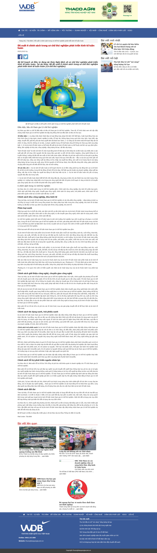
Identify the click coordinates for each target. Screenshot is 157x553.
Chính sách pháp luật (112, 514)
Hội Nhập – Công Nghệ (94, 514)
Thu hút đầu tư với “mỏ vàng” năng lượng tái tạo (96, 522)
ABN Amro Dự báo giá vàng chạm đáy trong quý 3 (46, 481)
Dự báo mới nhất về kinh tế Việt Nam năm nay (95, 539)
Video (124, 514)
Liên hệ (131, 514)
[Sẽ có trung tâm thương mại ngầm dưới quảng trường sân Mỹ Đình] (37, 437)
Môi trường (67, 514)
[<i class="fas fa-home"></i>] (19, 30)
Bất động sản (55, 514)
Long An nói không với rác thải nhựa (74, 451)
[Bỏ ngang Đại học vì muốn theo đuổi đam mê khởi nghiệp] (77, 489)
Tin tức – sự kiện (33, 514)
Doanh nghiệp (79, 514)
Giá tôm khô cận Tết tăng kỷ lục (90, 529)
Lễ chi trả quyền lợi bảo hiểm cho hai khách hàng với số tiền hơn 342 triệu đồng (126, 46)
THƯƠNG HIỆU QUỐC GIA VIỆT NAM (38, 7)
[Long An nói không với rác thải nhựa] (77, 438)
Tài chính (29, 416)
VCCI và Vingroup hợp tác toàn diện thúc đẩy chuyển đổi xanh (100, 542)
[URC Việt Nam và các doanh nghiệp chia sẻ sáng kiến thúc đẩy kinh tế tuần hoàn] (67, 464)
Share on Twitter (25, 56)
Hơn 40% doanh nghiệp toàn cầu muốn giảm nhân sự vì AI (99, 535)
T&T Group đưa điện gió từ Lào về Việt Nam (94, 532)
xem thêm (45, 456)
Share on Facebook (20, 56)
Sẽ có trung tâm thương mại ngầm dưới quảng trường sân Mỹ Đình (36, 451)
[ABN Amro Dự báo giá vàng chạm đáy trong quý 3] (28, 482)
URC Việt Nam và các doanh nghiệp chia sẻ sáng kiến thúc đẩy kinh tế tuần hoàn (85, 464)
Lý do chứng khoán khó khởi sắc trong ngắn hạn (95, 525)
